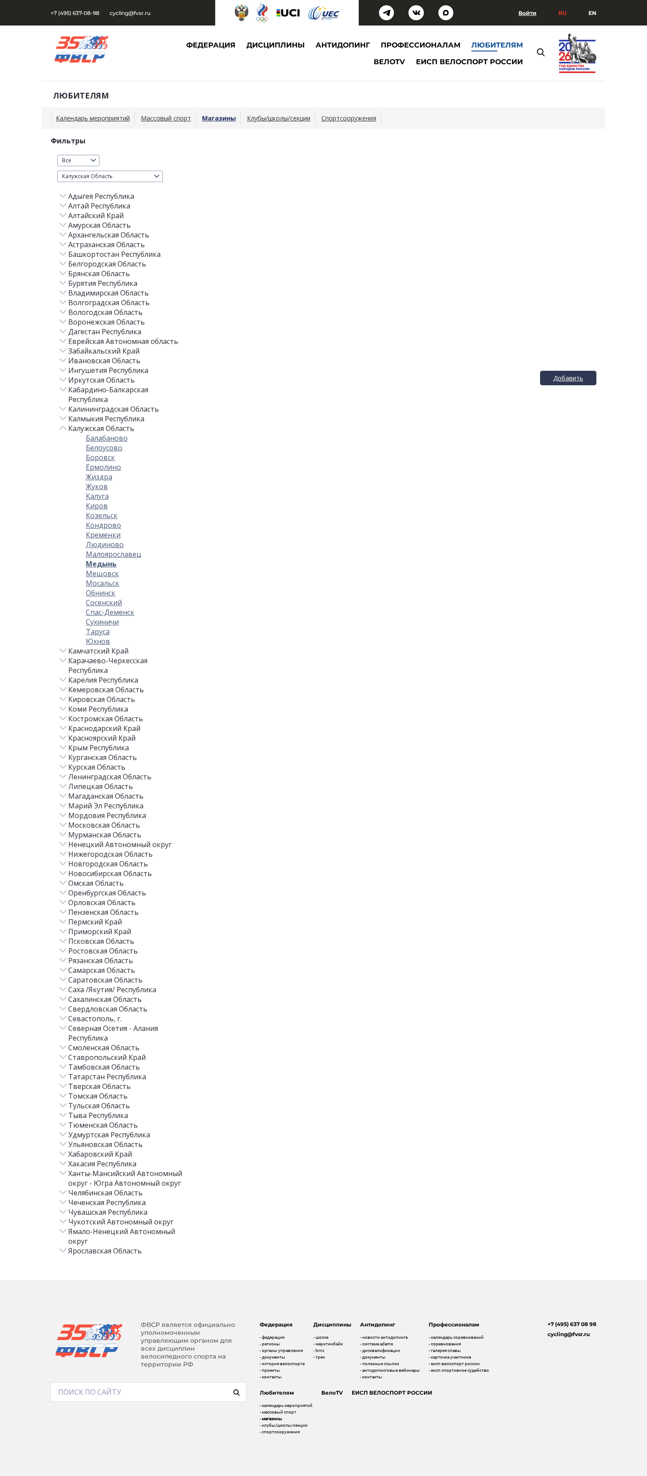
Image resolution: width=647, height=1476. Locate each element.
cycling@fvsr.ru (130, 13)
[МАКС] (446, 13)
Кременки (103, 535)
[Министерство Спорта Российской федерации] (241, 12)
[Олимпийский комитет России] (262, 12)
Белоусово (104, 448)
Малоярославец (113, 554)
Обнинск (100, 593)
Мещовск (102, 573)
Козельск (102, 515)
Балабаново (107, 438)
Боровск (100, 457)
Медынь (101, 564)
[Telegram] (386, 13)
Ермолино (103, 467)
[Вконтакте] (416, 13)
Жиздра (99, 477)
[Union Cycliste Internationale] (288, 12)
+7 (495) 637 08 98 (572, 1324)
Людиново (105, 544)
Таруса (98, 631)
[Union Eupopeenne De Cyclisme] (324, 13)
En (592, 13)
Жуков (97, 486)
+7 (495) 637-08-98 (75, 13)
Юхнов (98, 641)
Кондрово (103, 525)
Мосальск (102, 583)
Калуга (97, 496)
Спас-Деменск (110, 612)
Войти (527, 13)
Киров (97, 506)
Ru (562, 13)
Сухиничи (102, 622)
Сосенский (104, 602)
